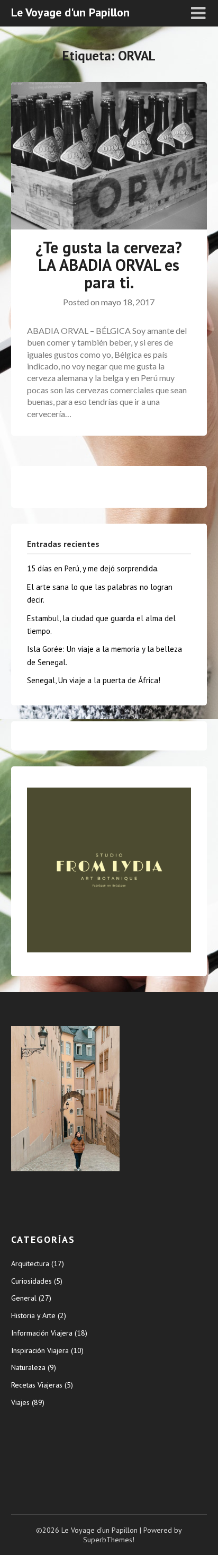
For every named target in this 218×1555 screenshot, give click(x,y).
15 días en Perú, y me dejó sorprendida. (93, 568)
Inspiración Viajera (40, 1350)
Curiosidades (31, 1281)
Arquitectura (30, 1263)
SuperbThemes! (108, 1539)
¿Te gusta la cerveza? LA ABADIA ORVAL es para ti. (108, 265)
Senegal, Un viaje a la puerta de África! (93, 680)
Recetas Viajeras (36, 1385)
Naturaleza (28, 1367)
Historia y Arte (33, 1315)
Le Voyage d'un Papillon (70, 12)
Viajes (20, 1402)
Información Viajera (41, 1333)
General (24, 1298)
